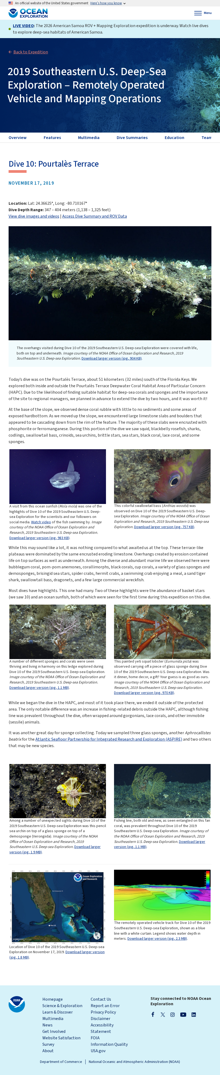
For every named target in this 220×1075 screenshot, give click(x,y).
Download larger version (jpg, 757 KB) (164, 527)
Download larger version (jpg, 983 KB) (39, 538)
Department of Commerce (61, 1061)
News (47, 1025)
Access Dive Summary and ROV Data (94, 216)
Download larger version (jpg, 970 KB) (144, 693)
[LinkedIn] (194, 1014)
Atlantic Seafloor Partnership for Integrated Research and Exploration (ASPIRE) (108, 739)
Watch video (41, 522)
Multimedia (52, 1019)
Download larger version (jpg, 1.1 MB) (39, 687)
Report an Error (105, 1006)
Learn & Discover (57, 1012)
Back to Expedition (30, 52)
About (48, 1051)
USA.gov (98, 1051)
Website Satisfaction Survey (61, 1041)
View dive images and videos (34, 216)
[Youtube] (183, 1014)
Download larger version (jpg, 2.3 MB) (157, 938)
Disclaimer (100, 1019)
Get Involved (53, 1031)
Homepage (52, 999)
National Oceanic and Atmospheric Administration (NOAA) (134, 1061)
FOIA (95, 1038)
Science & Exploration (62, 1006)
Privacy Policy (103, 1012)
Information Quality (109, 1044)
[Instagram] (172, 1014)
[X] (163, 1014)
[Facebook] (153, 1014)
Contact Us (101, 999)
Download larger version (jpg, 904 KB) (112, 358)
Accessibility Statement (102, 1028)
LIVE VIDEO (23, 26)
